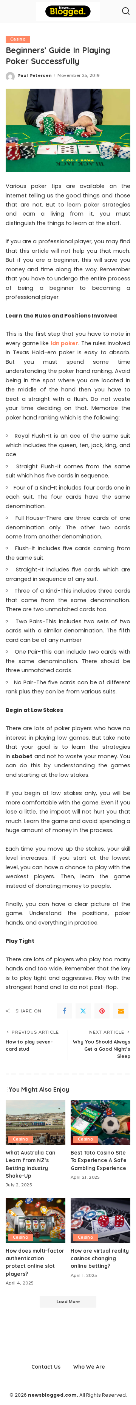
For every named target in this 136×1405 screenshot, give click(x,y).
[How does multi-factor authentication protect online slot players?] (35, 1220)
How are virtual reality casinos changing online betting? (100, 1258)
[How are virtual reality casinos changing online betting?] (100, 1220)
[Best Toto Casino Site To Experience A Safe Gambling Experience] (100, 1122)
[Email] (120, 1011)
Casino (18, 39)
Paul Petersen (34, 75)
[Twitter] (83, 1011)
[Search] (125, 11)
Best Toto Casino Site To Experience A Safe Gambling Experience (99, 1160)
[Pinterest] (102, 1011)
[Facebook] (64, 1011)
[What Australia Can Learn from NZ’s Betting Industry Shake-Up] (35, 1122)
